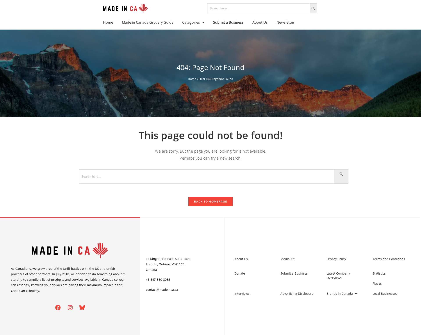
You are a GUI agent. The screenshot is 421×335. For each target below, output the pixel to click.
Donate (239, 273)
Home (108, 22)
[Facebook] (58, 307)
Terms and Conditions (389, 259)
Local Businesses (385, 293)
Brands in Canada (339, 293)
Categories (191, 22)
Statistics (379, 273)
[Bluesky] (82, 307)
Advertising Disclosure (296, 293)
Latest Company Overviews (338, 275)
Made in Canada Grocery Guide (147, 22)
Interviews (242, 293)
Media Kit (287, 259)
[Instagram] (70, 307)
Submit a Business (294, 273)
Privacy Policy (336, 259)
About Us (260, 22)
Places (377, 283)
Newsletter (285, 22)
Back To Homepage (210, 201)
